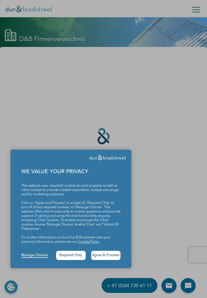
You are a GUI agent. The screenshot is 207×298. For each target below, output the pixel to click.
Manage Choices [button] (34, 255)
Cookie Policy (88, 242)
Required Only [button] (70, 255)
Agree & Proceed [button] (105, 255)
